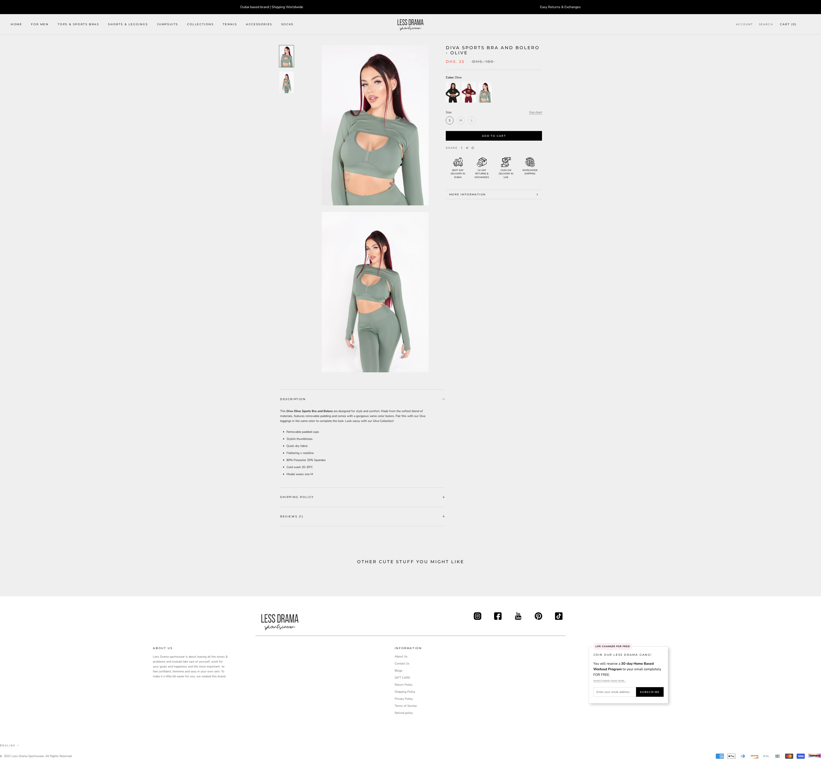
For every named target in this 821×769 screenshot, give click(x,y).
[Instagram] (477, 615)
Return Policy (403, 685)
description (293, 399)
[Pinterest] (472, 148)
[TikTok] (559, 615)
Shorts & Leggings (128, 24)
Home (16, 24)
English (7, 745)
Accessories (259, 24)
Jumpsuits (167, 24)
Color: (454, 77)
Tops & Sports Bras (78, 24)
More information (467, 194)
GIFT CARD (402, 678)
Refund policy (404, 713)
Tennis (230, 24)
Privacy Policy (404, 699)
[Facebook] (461, 148)
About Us (401, 656)
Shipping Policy (297, 497)
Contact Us (402, 663)
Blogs (398, 671)
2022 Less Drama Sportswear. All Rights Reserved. (38, 756)
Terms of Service (406, 706)
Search (766, 24)
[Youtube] (518, 615)
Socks (287, 24)
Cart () (788, 24)
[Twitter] (467, 148)
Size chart (535, 112)
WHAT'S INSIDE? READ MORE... (609, 680)
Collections (200, 24)
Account (744, 24)
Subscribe (650, 692)
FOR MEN (40, 24)
